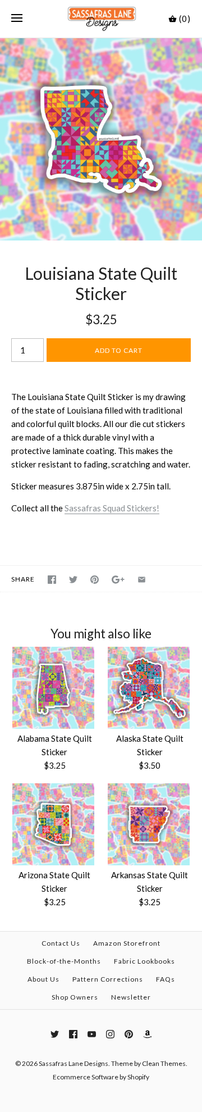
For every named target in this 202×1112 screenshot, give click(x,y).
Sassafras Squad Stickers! (112, 508)
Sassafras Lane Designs (73, 1063)
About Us (43, 979)
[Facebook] (73, 1034)
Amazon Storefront (126, 943)
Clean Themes (164, 1063)
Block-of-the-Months (64, 961)
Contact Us (61, 943)
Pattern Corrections (107, 979)
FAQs (165, 979)
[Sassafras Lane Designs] (101, 19)
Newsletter (131, 997)
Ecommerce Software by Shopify (101, 1077)
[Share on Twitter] (73, 579)
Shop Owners (75, 997)
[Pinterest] (129, 1034)
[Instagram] (110, 1034)
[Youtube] (92, 1034)
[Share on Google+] (118, 579)
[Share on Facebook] (52, 579)
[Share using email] (141, 579)
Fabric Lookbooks (144, 961)
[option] (101, 139)
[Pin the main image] (94, 579)
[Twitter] (54, 1034)
